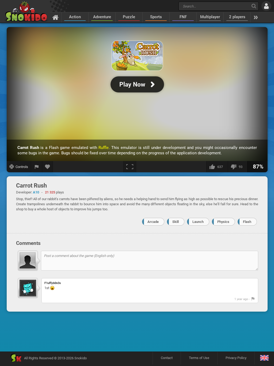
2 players (237, 16)
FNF (183, 16)
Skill (175, 222)
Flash (247, 222)
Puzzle (129, 16)
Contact (167, 358)
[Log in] (266, 6)
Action (75, 16)
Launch (198, 222)
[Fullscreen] (129, 166)
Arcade (153, 222)
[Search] (254, 6)
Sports (156, 16)
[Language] (264, 358)
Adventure (102, 16)
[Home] (55, 17)
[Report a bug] (36, 166)
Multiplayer (210, 16)
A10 (36, 192)
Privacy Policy (236, 358)
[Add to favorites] (47, 166)
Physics (223, 222)
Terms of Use (199, 358)
